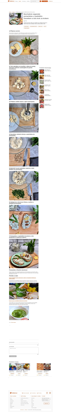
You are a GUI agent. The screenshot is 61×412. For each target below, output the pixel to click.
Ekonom (32, 400)
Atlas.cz (26, 409)
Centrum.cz (22, 409)
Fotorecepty (24, 1)
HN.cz (32, 399)
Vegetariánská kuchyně (33, 26)
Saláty (19, 373)
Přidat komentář (13, 356)
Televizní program (34, 407)
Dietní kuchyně (26, 26)
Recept (45, 26)
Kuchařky (28, 1)
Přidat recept (45, 1)
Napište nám (46, 403)
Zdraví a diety (40, 26)
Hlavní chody (40, 373)
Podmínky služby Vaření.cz (24, 398)
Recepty (16, 1)
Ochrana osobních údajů (24, 402)
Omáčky (47, 373)
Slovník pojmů (12, 406)
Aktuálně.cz (33, 398)
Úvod (11, 398)
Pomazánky (12, 373)
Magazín (20, 1)
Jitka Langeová (14, 322)
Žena (32, 402)
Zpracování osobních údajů (25, 403)
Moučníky (26, 373)
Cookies (22, 399)
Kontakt (11, 407)
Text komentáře (11, 346)
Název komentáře (11, 342)
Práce (32, 406)
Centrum (32, 403)
